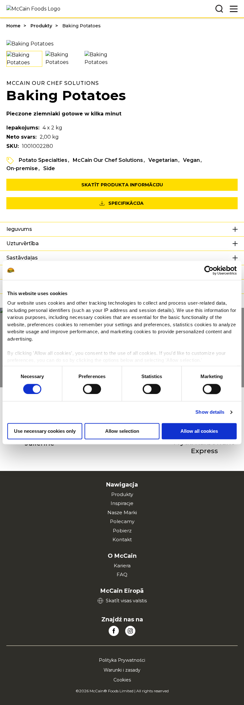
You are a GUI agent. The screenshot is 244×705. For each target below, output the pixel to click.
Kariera (122, 566)
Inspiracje (122, 503)
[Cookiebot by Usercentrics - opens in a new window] (209, 270)
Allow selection (122, 431)
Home (13, 26)
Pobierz (122, 531)
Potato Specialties (43, 160)
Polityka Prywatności (122, 660)
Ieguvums (19, 229)
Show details (209, 412)
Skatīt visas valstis (126, 601)
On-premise (22, 168)
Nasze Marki (122, 512)
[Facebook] (114, 631)
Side (49, 168)
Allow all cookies (199, 431)
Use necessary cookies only (45, 431)
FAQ (122, 574)
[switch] (92, 389)
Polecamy (122, 521)
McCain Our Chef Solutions (108, 160)
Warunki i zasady (122, 670)
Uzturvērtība (22, 243)
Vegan (191, 160)
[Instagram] (130, 631)
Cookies (122, 680)
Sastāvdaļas (22, 258)
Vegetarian (163, 160)
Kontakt (122, 539)
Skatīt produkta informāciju (122, 185)
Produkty (41, 26)
